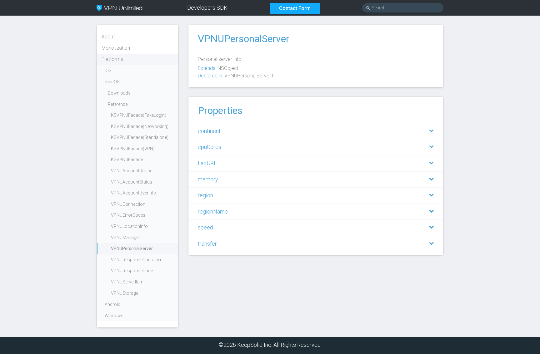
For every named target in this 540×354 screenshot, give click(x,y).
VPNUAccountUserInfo (133, 192)
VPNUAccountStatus (131, 181)
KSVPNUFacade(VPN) (133, 148)
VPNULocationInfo (129, 226)
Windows (114, 315)
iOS (108, 70)
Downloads (119, 93)
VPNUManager (125, 237)
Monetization (116, 48)
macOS (112, 81)
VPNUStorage (124, 293)
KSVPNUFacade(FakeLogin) (138, 115)
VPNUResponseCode (132, 270)
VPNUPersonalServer (132, 248)
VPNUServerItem (127, 281)
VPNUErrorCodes (128, 215)
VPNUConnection (128, 204)
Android (112, 304)
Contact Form (295, 8)
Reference (118, 104)
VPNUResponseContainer (136, 259)
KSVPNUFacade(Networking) (139, 126)
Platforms (112, 59)
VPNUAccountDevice (131, 170)
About (108, 37)
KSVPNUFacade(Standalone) (139, 137)
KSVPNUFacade (127, 159)
